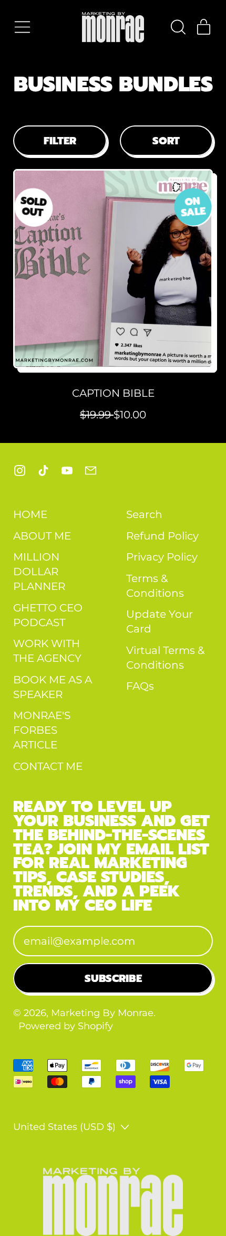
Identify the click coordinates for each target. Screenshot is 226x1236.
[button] (177, 27)
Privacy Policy (162, 557)
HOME (30, 514)
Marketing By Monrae (102, 1012)
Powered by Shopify (65, 1025)
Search (144, 514)
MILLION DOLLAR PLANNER (39, 572)
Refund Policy (162, 536)
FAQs (140, 686)
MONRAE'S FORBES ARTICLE (41, 730)
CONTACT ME (48, 766)
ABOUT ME (42, 536)
